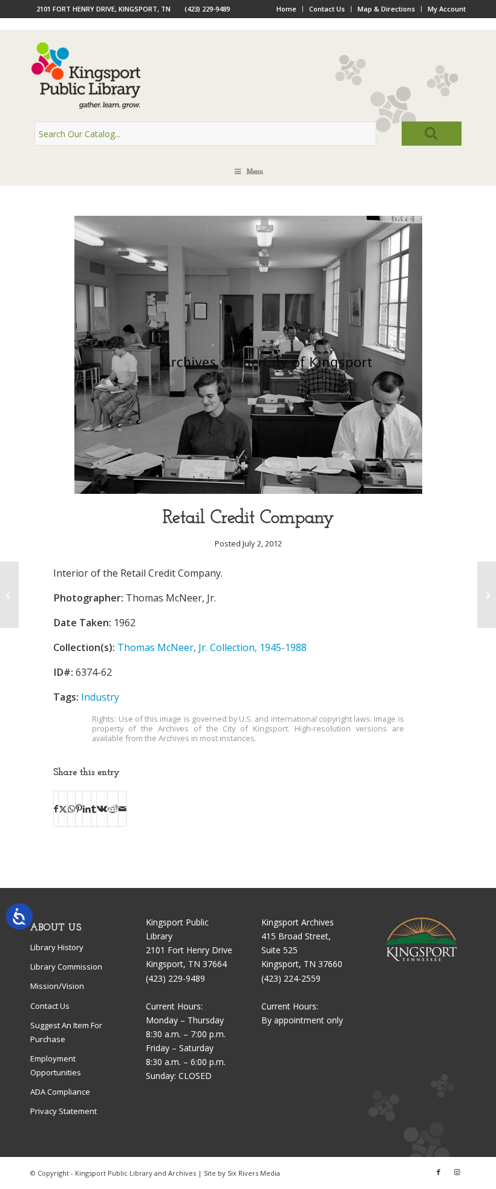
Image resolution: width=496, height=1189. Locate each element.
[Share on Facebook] (56, 808)
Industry (100, 697)
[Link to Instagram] (457, 1172)
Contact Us (327, 8)
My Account (447, 8)
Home (286, 8)
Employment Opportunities (55, 1065)
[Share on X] (63, 808)
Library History (56, 947)
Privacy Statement (63, 1111)
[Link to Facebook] (438, 1172)
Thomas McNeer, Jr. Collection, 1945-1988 (212, 647)
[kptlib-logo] (248, 75)
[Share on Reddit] (113, 808)
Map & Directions (386, 8)
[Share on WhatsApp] (71, 808)
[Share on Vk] (102, 808)
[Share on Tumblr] (93, 808)
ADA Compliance (60, 1091)
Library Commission (66, 966)
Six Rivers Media (253, 1173)
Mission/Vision (57, 985)
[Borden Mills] (9, 595)
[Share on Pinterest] (79, 808)
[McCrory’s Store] (486, 595)
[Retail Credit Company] (248, 490)
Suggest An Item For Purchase (66, 1032)
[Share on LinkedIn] (87, 808)
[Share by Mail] (122, 808)
